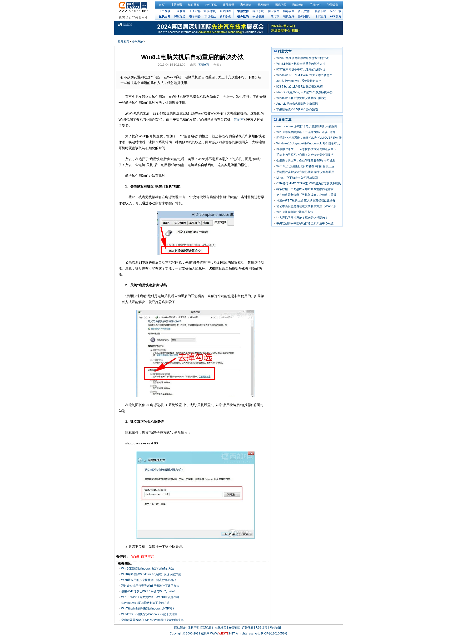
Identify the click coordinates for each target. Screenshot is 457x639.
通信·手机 (210, 11)
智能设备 (332, 4)
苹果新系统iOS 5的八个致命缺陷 (297, 109)
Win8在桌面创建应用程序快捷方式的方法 (302, 58)
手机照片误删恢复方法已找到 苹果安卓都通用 (305, 172)
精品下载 (320, 11)
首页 (162, 4)
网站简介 (180, 627)
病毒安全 (288, 11)
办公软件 (304, 11)
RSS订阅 (261, 627)
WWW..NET (222, 633)
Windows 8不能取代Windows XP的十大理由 (149, 614)
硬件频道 (228, 4)
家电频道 (246, 4)
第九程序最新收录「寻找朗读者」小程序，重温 (306, 195)
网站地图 (275, 627)
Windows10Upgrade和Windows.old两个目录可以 (308, 143)
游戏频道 (298, 4)
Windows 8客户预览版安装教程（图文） (302, 98)
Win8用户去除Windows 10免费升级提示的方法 (151, 574)
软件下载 (211, 4)
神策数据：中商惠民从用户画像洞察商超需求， (306, 189)
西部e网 (204, 64)
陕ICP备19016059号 (274, 633)
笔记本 (275, 16)
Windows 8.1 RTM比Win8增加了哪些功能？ (304, 75)
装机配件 (288, 16)
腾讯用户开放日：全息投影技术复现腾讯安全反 (306, 149)
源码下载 (280, 4)
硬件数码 (243, 16)
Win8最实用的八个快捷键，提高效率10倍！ (149, 580)
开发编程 (263, 4)
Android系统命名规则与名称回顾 (297, 103)
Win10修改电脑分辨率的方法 (294, 212)
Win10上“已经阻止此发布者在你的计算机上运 (305, 166)
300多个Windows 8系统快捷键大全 (298, 81)
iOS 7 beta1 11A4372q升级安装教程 (299, 86)
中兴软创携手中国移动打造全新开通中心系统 (304, 223)
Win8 (135, 556)
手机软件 (315, 4)
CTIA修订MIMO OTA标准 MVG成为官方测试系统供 (308, 183)
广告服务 (247, 627)
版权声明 (193, 627)
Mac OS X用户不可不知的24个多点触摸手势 (304, 92)
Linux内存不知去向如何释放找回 (297, 177)
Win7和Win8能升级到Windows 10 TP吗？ (148, 608)
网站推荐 (225, 11)
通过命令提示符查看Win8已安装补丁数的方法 (150, 585)
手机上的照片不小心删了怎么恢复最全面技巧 (304, 155)
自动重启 (147, 556)
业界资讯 (176, 4)
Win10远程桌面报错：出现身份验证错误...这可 (305, 132)
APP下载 (335, 11)
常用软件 (243, 11)
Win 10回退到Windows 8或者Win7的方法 (147, 568)
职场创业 (210, 16)
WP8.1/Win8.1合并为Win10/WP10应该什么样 (150, 597)
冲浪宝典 (320, 16)
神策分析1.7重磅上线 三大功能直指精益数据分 (305, 200)
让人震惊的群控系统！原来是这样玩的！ (302, 217)
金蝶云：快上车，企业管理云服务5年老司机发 (305, 160)
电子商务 (195, 16)
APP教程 (335, 16)
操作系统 (258, 11)
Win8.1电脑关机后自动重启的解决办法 (300, 63)
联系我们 (207, 627)
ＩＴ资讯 (164, 11)
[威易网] (134, 10)
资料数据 (225, 16)
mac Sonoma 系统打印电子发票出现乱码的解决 (306, 126)
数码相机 (304, 16)
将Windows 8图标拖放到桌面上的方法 (145, 603)
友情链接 (234, 627)
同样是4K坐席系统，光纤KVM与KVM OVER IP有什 (309, 137)
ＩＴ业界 (195, 11)
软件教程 (193, 4)
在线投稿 (220, 627)
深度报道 (179, 16)
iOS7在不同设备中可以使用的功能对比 (301, 69)
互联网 (181, 11)
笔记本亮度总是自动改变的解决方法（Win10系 (306, 206)
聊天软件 (273, 11)
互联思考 (164, 16)
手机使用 (258, 16)
